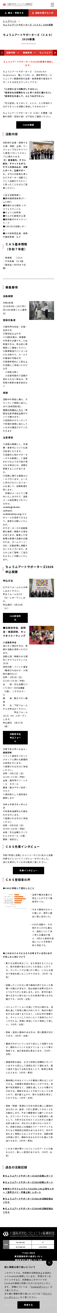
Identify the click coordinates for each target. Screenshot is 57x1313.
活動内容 (10, 52)
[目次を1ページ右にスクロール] (55, 53)
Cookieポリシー (39, 1286)
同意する (28, 1304)
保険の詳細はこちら (13, 409)
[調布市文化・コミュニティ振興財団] (17, 5)
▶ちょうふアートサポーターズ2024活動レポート (28, 1182)
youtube (43, 1247)
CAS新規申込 (15, 618)
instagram (20, 1247)
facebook (20, 1242)
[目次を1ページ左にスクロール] (2, 53)
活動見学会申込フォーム (15, 738)
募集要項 (27, 52)
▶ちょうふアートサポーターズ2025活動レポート (28, 1175)
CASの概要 (28, 124)
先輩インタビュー (28, 870)
